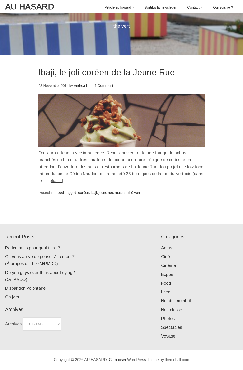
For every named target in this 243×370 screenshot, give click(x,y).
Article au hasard (118, 7)
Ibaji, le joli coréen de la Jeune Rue (106, 72)
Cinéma (168, 265)
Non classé (171, 309)
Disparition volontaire (25, 288)
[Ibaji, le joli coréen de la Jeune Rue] (121, 146)
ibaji (94, 193)
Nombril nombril (176, 300)
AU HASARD (29, 6)
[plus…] (55, 180)
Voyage (168, 336)
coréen (83, 193)
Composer (117, 360)
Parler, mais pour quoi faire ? (32, 248)
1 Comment (104, 85)
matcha (120, 193)
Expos (167, 274)
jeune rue (106, 193)
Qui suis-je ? (223, 7)
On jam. (12, 297)
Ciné (165, 256)
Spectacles (171, 327)
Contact (193, 7)
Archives (13, 324)
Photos (168, 318)
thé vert (134, 193)
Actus (166, 248)
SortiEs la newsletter (161, 7)
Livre (165, 292)
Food (59, 193)
